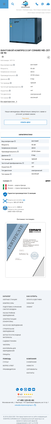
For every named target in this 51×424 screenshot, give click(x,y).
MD (24, 200)
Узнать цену (25, 122)
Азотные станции (10, 300)
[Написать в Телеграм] (21, 389)
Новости (30, 366)
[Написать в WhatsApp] (17, 389)
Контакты (30, 373)
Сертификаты (32, 369)
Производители (9, 369)
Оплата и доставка (34, 300)
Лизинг (29, 307)
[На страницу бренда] (47, 181)
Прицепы (6, 354)
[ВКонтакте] (29, 389)
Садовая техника (9, 341)
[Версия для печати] (3, 57)
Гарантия (30, 303)
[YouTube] (33, 389)
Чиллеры (6, 345)
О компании (31, 362)
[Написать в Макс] (25, 389)
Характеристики (25, 135)
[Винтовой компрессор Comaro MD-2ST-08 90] (25, 31)
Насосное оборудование (13, 325)
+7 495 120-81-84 (25, 400)
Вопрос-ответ (8, 366)
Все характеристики (8, 102)
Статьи (5, 362)
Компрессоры (8, 303)
